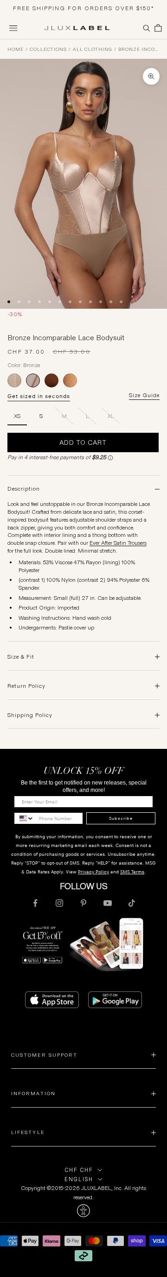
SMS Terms (132, 871)
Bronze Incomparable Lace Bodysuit (139, 49)
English (78, 1179)
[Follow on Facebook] (35, 903)
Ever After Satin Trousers (118, 542)
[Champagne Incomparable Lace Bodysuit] (14, 380)
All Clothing (92, 49)
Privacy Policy (93, 871)
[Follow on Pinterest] (83, 903)
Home (15, 49)
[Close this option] (83, 1210)
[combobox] (24, 818)
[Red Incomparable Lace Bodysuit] (51, 380)
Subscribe (121, 818)
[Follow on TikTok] (131, 903)
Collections (48, 49)
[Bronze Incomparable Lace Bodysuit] (33, 380)
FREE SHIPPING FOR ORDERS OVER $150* (83, 8)
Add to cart (83, 442)
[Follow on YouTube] (107, 903)
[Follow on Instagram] (59, 903)
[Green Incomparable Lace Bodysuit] (70, 380)
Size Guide (144, 395)
